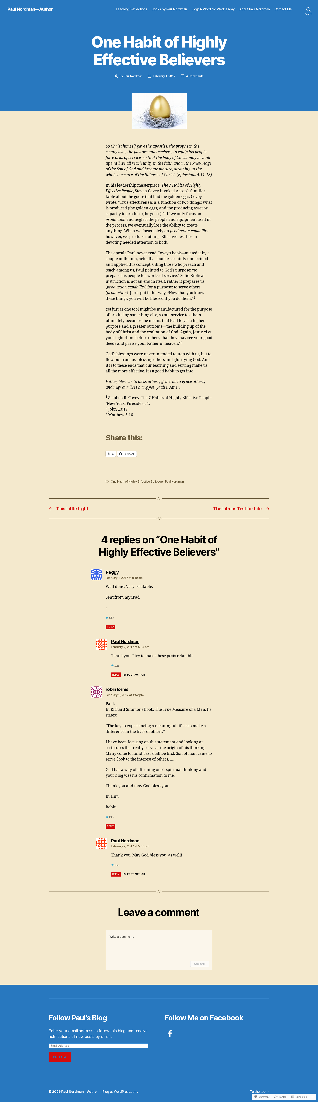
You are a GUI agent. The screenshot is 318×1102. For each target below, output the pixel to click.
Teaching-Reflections (131, 9)
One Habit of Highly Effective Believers (137, 481)
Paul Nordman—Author (30, 9)
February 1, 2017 (164, 76)
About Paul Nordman (254, 9)
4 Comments (194, 76)
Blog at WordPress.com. (120, 1092)
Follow (60, 1057)
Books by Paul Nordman (169, 9)
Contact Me (283, 9)
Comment (199, 963)
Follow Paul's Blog (78, 1017)
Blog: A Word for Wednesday (213, 9)
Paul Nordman (133, 76)
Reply (110, 627)
